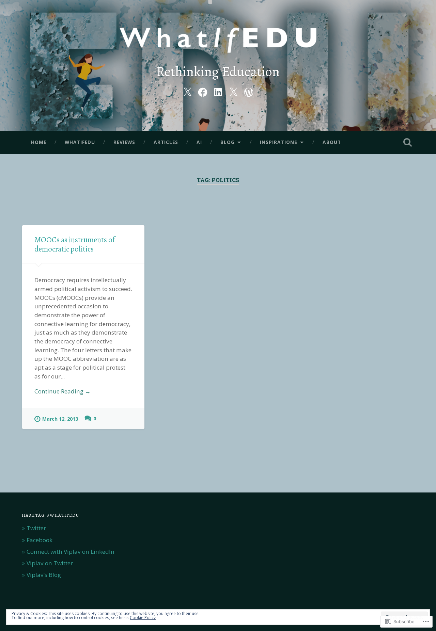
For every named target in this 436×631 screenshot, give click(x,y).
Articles (166, 142)
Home (38, 142)
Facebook (39, 540)
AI (199, 142)
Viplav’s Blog (44, 575)
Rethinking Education (218, 71)
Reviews (124, 142)
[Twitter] (187, 91)
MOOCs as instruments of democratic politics (74, 244)
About (332, 142)
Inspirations (278, 142)
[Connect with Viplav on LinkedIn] (218, 91)
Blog (227, 142)
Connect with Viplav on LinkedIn (70, 551)
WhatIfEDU (80, 142)
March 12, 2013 (60, 419)
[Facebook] (202, 91)
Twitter (36, 528)
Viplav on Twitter (50, 563)
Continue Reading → (62, 391)
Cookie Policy (143, 617)
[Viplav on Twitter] (233, 91)
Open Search (407, 142)
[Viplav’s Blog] (248, 91)
